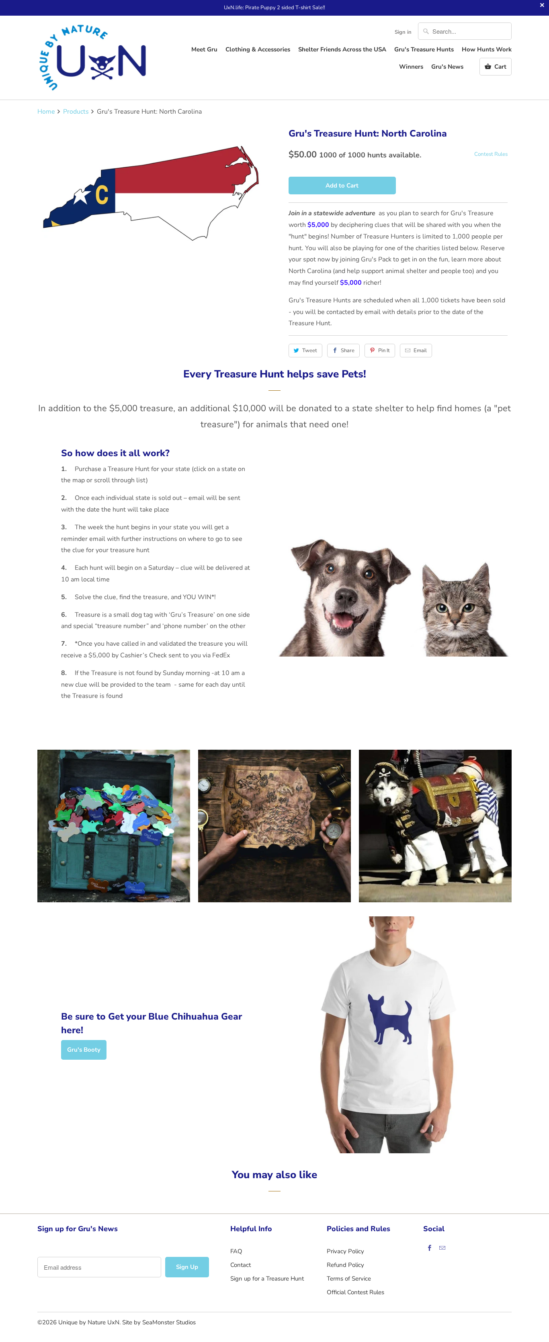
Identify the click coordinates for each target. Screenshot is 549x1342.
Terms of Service (349, 1279)
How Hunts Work (487, 49)
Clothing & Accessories (257, 49)
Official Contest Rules (355, 1292)
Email (420, 350)
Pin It (384, 350)
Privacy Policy (345, 1251)
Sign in (403, 32)
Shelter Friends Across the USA (342, 49)
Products (76, 111)
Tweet (309, 350)
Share (347, 350)
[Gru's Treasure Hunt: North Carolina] (150, 195)
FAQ (236, 1251)
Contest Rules (491, 154)
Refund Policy (345, 1265)
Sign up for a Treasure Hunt (267, 1279)
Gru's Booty (83, 1050)
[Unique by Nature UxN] (93, 58)
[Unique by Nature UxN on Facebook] (429, 1247)
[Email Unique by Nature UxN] (442, 1247)
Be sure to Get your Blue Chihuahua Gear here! (151, 1023)
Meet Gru (204, 49)
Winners (411, 67)
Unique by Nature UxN (88, 1322)
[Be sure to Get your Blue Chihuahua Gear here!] (393, 1034)
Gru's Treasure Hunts (424, 49)
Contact (240, 1265)
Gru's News (447, 67)
